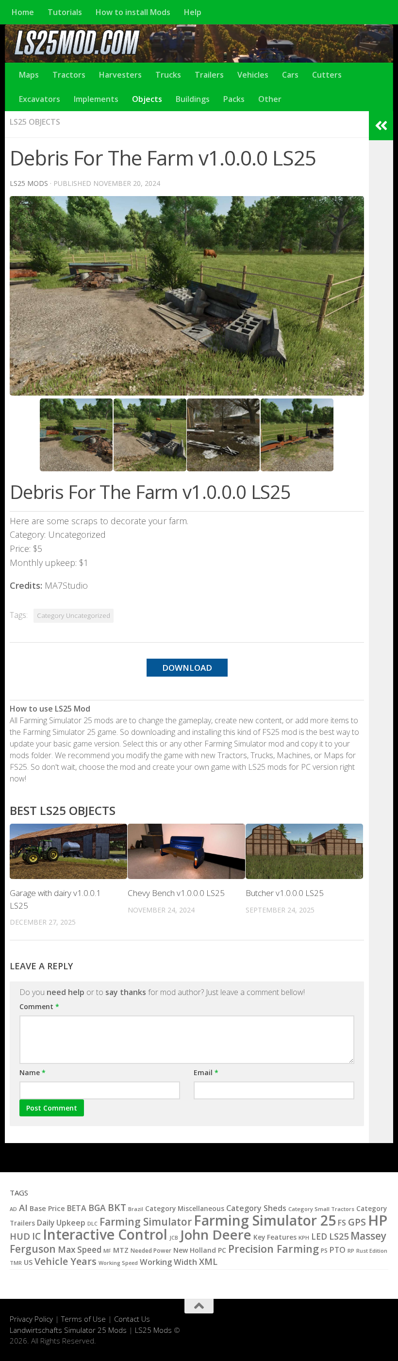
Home (23, 12)
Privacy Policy (31, 1319)
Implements (96, 99)
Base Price (47, 1208)
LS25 (338, 1236)
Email (206, 1072)
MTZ (121, 1250)
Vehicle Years (65, 1261)
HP (377, 1220)
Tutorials (65, 12)
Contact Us (132, 1319)
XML (208, 1261)
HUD (20, 1236)
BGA (97, 1207)
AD (13, 1208)
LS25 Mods (153, 1330)
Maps (29, 74)
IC (36, 1236)
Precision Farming (273, 1249)
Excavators (39, 99)
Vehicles (252, 74)
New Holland (194, 1250)
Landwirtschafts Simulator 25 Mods (68, 1330)
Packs (234, 99)
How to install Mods (133, 12)
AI (23, 1207)
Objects (147, 99)
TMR (16, 1262)
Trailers (209, 74)
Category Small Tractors (321, 1208)
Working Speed (118, 1262)
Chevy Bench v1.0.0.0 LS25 (176, 892)
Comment (39, 1006)
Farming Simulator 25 (265, 1220)
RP (351, 1250)
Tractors (68, 74)
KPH (303, 1237)
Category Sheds (256, 1208)
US (28, 1262)
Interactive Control (105, 1234)
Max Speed (79, 1249)
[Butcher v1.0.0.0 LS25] (304, 851)
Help (192, 12)
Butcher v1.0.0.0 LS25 (285, 892)
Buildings (193, 99)
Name (32, 1072)
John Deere (215, 1235)
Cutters (327, 74)
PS (324, 1250)
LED (319, 1236)
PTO (338, 1250)
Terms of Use (83, 1319)
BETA (76, 1208)
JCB (173, 1237)
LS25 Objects (35, 121)
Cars (290, 74)
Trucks (168, 74)
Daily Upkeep (61, 1222)
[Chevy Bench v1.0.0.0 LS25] (186, 851)
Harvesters (120, 74)
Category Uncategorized (73, 615)
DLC (92, 1223)
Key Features (275, 1237)
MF (107, 1250)
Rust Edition (371, 1250)
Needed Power (151, 1250)
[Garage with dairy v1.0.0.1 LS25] (68, 851)
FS (342, 1222)
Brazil (135, 1208)
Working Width (168, 1261)
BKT (117, 1207)
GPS (357, 1222)
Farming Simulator (146, 1221)
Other (270, 99)
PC (222, 1250)
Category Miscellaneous (184, 1208)
